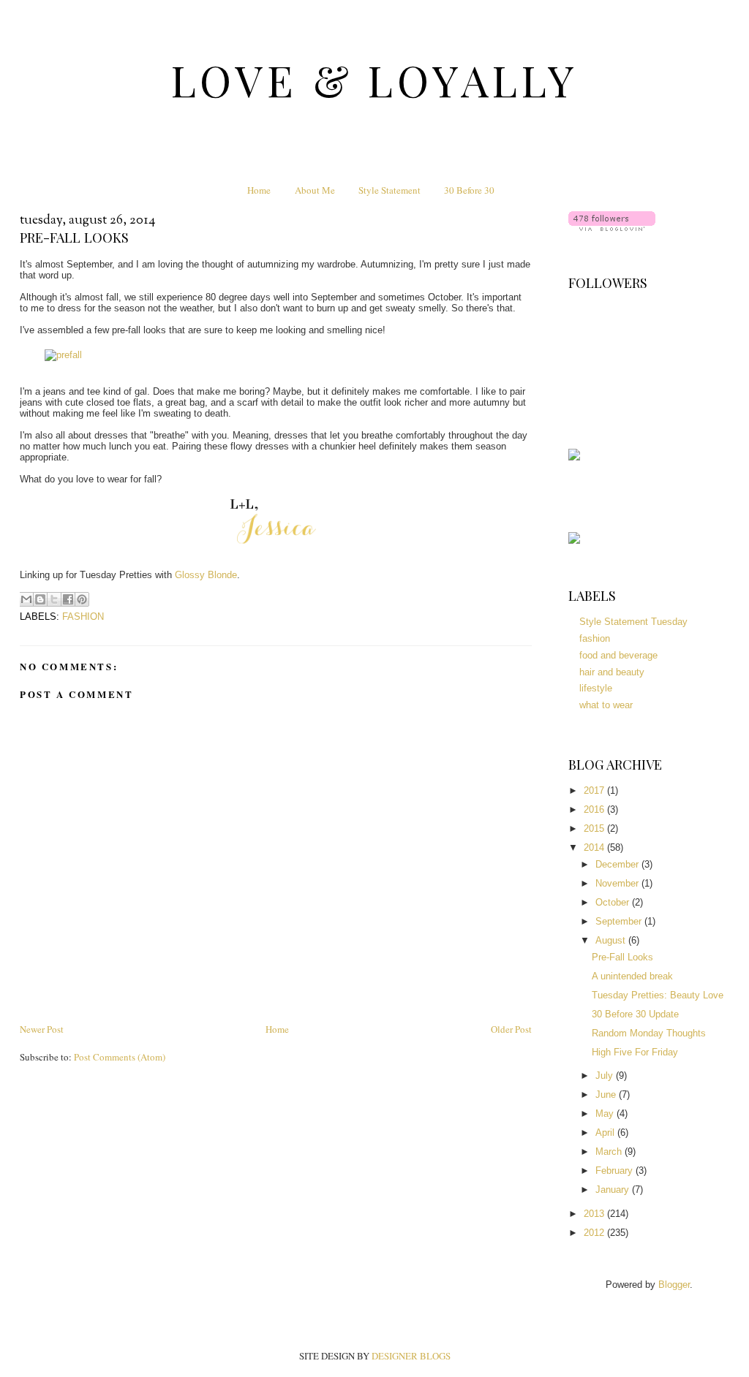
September (619, 921)
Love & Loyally (375, 79)
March (610, 1151)
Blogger (674, 1284)
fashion (83, 616)
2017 (595, 790)
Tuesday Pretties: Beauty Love (657, 995)
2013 (595, 1213)
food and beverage (618, 655)
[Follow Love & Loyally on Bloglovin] (611, 227)
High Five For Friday (635, 1052)
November (618, 883)
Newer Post (42, 1029)
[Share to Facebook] (68, 599)
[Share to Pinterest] (82, 599)
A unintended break (632, 976)
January (613, 1189)
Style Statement (389, 190)
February (615, 1170)
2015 (595, 828)
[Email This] (26, 599)
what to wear (606, 704)
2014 (595, 847)
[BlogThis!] (40, 599)
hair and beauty (611, 672)
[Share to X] (54, 599)
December (618, 864)
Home (259, 190)
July (605, 1075)
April (606, 1132)
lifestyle (595, 688)
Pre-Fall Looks (622, 957)
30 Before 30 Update (635, 1014)
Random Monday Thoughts (649, 1033)
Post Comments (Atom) (119, 1056)
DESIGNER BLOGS (411, 1355)
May (606, 1113)
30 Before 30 (469, 190)
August (611, 940)
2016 (595, 809)
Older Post (511, 1029)
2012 (595, 1232)
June (607, 1094)
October (613, 902)
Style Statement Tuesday (633, 621)
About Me (315, 190)
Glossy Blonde (206, 574)
